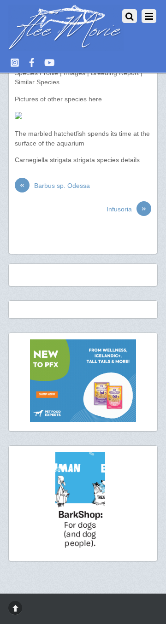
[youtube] (48, 61)
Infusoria (126, 209)
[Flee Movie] (66, 47)
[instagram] (14, 61)
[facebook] (31, 61)
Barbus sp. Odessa (55, 185)
